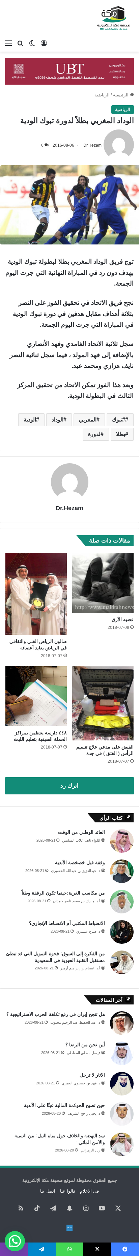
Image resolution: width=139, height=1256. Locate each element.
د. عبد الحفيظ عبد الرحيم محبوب (75, 1022)
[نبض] (69, 1228)
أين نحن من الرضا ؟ (85, 1044)
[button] (15, 1241)
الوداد (57, 419)
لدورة (94, 434)
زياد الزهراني (90, 1150)
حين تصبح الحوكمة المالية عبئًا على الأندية (64, 1105)
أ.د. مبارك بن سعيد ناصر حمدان (76, 901)
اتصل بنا (47, 1191)
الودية (30, 419)
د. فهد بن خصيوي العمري (81, 1083)
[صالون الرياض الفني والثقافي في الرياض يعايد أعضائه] (36, 594)
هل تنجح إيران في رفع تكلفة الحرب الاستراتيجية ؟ (55, 1014)
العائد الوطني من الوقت (81, 832)
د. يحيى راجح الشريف (83, 1113)
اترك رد (69, 786)
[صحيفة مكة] (113, 18)
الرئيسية (121, 94)
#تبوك (118, 419)
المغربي (87, 419)
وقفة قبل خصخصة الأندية (80, 862)
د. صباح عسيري (88, 931)
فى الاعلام (89, 1191)
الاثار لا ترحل (92, 1075)
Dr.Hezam (92, 145)
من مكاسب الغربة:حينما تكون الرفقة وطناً (63, 893)
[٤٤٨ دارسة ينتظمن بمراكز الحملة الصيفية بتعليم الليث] (36, 696)
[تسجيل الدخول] (43, 43)
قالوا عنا (67, 1191)
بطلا (120, 434)
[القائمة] (8, 43)
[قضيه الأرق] (103, 583)
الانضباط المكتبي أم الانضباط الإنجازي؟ (67, 923)
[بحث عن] (20, 43)
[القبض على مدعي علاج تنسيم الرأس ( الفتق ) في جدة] (103, 703)
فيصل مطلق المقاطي (83, 1053)
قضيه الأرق (123, 619)
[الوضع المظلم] (32, 43)
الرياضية (102, 94)
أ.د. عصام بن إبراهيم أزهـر (80, 968)
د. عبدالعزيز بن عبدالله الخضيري (75, 871)
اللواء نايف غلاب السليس (81, 840)
